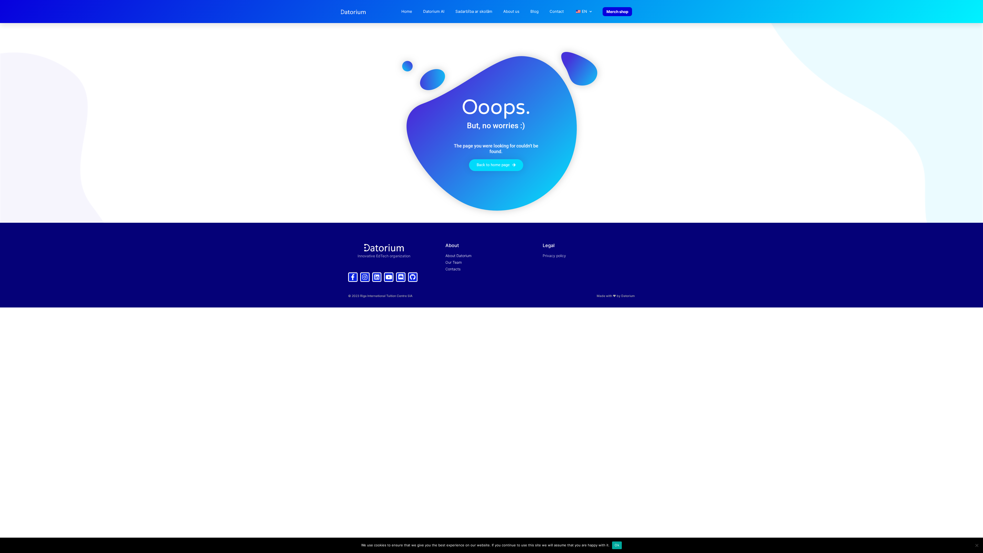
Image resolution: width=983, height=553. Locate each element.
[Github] (413, 277)
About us (511, 11)
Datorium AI (433, 11)
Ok (617, 545)
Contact (557, 11)
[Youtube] (388, 277)
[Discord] (400, 277)
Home (406, 11)
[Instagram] (365, 277)
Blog (534, 11)
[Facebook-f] (353, 277)
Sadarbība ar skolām (473, 11)
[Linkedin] (377, 277)
